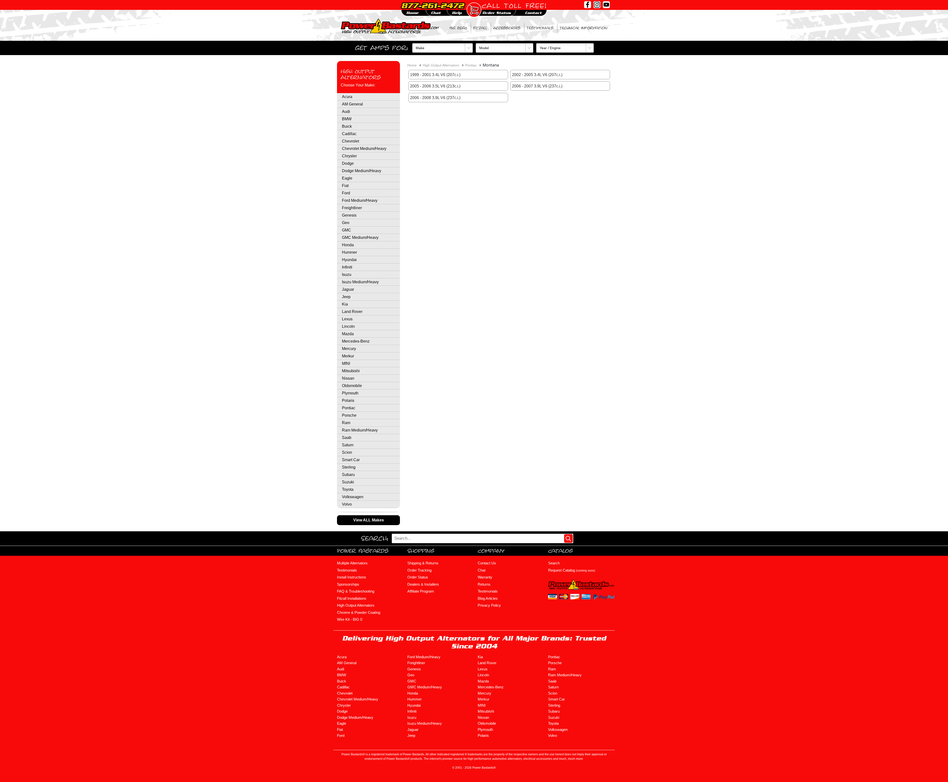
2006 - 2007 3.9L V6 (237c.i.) (537, 86)
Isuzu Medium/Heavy (360, 282)
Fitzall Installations (351, 598)
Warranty (485, 577)
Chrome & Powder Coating (358, 612)
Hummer (349, 252)
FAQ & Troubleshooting (355, 591)
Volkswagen (352, 497)
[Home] (390, 26)
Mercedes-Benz (356, 341)
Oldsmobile (352, 386)
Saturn (348, 445)
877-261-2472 (432, 5)
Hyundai (349, 260)
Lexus (347, 319)
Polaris (348, 400)
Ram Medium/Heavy (360, 430)
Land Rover (352, 311)
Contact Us (487, 563)
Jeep (346, 297)
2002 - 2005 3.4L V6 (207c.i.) (537, 75)
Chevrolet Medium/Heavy (364, 148)
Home (412, 65)
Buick (347, 126)
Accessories (506, 28)
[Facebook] (587, 4)
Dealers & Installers (423, 584)
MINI (346, 363)
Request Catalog (571, 570)
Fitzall (480, 28)
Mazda (348, 334)
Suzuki (348, 482)
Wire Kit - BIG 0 (349, 619)
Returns (484, 584)
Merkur (348, 356)
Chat (481, 570)
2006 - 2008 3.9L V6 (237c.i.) (435, 98)
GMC (346, 230)
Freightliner (352, 208)
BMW (347, 119)
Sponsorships (348, 584)
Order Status (417, 577)
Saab (346, 437)
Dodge (348, 163)
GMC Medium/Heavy (360, 237)
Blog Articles (488, 598)
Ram (346, 423)
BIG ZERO (458, 28)
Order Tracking (419, 570)
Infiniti (347, 267)
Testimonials (540, 28)
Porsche (349, 415)
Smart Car (351, 460)
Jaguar (348, 289)
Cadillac (349, 134)
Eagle (347, 178)
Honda (348, 245)
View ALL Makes (368, 520)
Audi (346, 111)
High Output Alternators (361, 74)
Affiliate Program (420, 591)
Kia (345, 304)
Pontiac (348, 408)
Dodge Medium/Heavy (361, 171)
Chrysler (349, 156)
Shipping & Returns (422, 563)
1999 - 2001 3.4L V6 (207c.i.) (435, 75)
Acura (347, 97)
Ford (346, 193)
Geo (345, 223)
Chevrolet (350, 141)
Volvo (347, 504)
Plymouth (350, 393)
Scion (347, 452)
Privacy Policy (489, 605)
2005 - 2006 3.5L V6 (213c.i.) (435, 86)
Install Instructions (351, 577)
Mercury (349, 349)
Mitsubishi (351, 371)
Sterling (349, 467)
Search (554, 563)
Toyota (348, 489)
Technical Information (583, 28)
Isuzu (346, 274)
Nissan (348, 378)
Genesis (349, 215)
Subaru (348, 475)
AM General (352, 104)
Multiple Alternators (352, 563)
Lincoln (348, 326)
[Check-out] (474, 9)
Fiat (345, 186)
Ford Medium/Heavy (359, 200)
